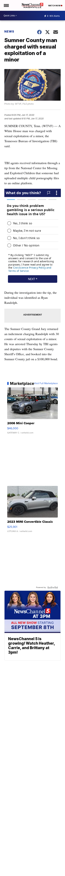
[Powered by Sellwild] (52, 587)
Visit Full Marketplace (46, 383)
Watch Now (54, 5)
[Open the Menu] (6, 5)
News (9, 31)
